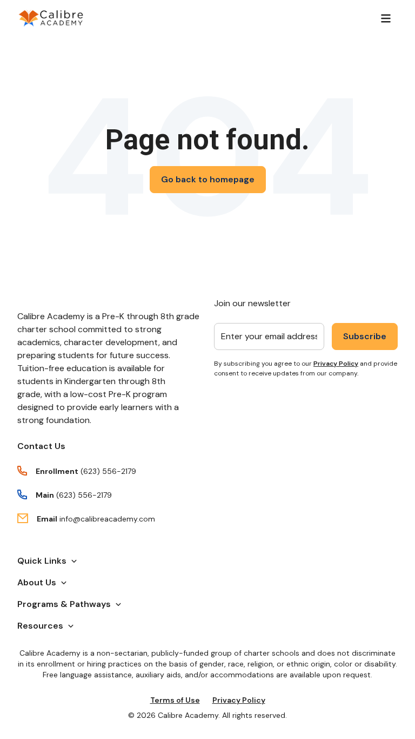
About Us (36, 582)
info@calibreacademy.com (107, 519)
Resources (40, 625)
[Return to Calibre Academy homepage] (51, 18)
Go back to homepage (208, 179)
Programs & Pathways (64, 604)
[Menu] (386, 18)
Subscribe (364, 336)
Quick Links (41, 560)
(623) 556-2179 (108, 471)
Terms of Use (175, 700)
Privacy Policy (335, 363)
